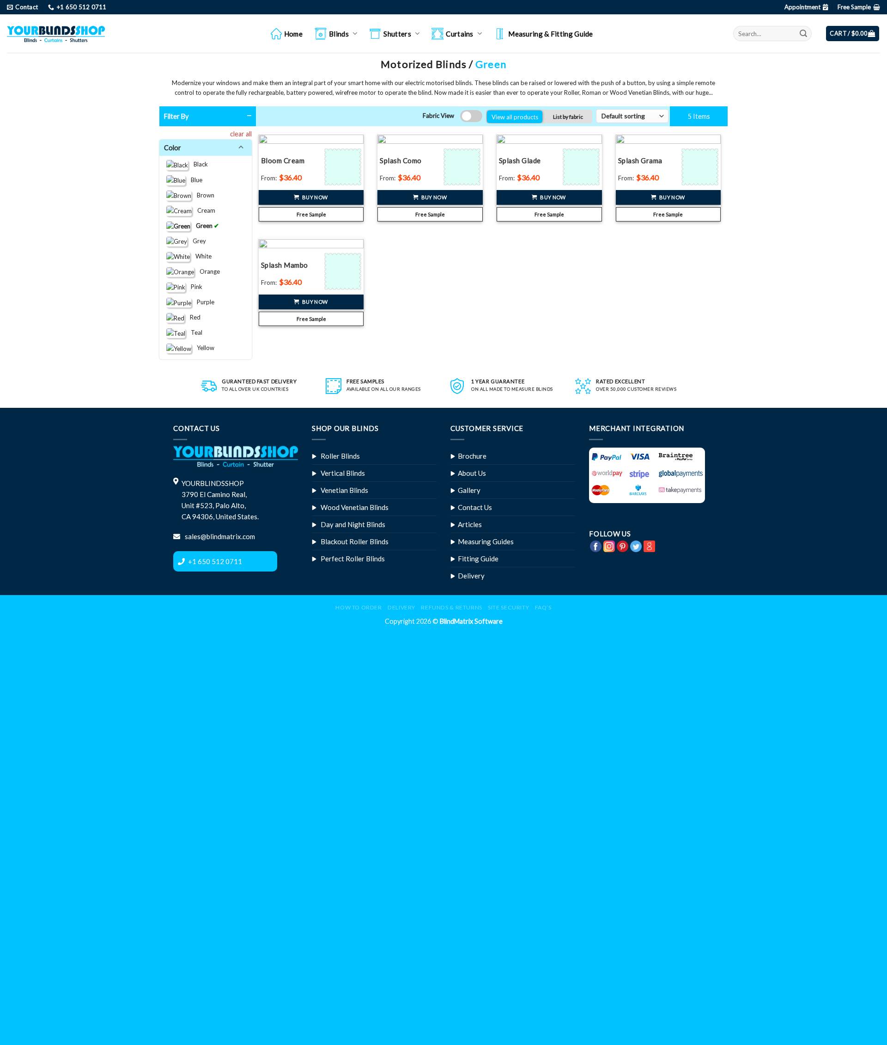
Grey (196, 240)
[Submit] (803, 33)
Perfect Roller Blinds (353, 558)
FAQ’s (543, 607)
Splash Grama (640, 160)
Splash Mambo (284, 265)
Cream (203, 210)
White (201, 255)
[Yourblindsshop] (56, 33)
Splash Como (401, 160)
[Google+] (649, 545)
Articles (470, 524)
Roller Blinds (340, 456)
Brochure (472, 456)
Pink (193, 286)
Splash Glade (520, 160)
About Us (472, 473)
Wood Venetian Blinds (355, 507)
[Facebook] (595, 545)
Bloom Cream (283, 160)
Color (174, 148)
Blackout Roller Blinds (355, 541)
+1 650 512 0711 (215, 561)
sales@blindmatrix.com (219, 536)
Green (202, 225)
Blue (193, 179)
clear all (241, 134)
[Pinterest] (622, 545)
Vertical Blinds (343, 473)
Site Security (508, 607)
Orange (207, 271)
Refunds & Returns (451, 607)
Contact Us (475, 507)
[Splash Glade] (582, 166)
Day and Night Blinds (353, 524)
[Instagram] (609, 545)
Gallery (469, 490)
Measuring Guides (486, 541)
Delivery (471, 576)
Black (198, 164)
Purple (202, 302)
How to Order (358, 607)
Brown (202, 194)
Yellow (202, 347)
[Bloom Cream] (344, 166)
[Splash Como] (463, 166)
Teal (193, 332)
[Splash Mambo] (344, 271)
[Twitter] (636, 545)
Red (192, 317)
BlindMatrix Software (471, 621)
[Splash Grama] (701, 166)
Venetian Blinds (344, 490)
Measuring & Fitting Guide (550, 34)
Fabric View (438, 115)
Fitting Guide (478, 558)
